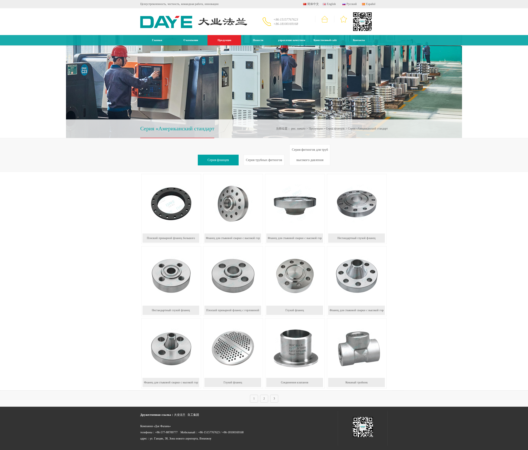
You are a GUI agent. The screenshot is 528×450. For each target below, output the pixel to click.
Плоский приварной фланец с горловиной (232, 310)
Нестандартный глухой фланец (356, 238)
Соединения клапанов (294, 382)
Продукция (224, 40)
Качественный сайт (325, 40)
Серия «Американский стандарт (368, 128)
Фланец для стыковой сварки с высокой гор (233, 238)
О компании (190, 40)
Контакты (359, 40)
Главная (157, 40)
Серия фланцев (335, 128)
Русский (351, 4)
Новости (258, 40)
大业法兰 (179, 414)
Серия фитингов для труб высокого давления (310, 155)
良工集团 (193, 414)
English (331, 4)
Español (370, 4)
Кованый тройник (356, 382)
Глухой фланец (294, 310)
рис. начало (298, 128)
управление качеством (291, 40)
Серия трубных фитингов (264, 160)
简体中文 (313, 4)
